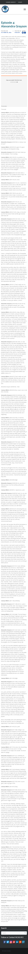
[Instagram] (11, 942)
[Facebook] (4, 942)
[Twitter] (7, 942)
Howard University (11, 2)
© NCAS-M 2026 (6, 951)
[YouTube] (14, 942)
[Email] (23, 942)
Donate (20, 2)
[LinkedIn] (17, 942)
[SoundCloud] (20, 942)
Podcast (17, 32)
